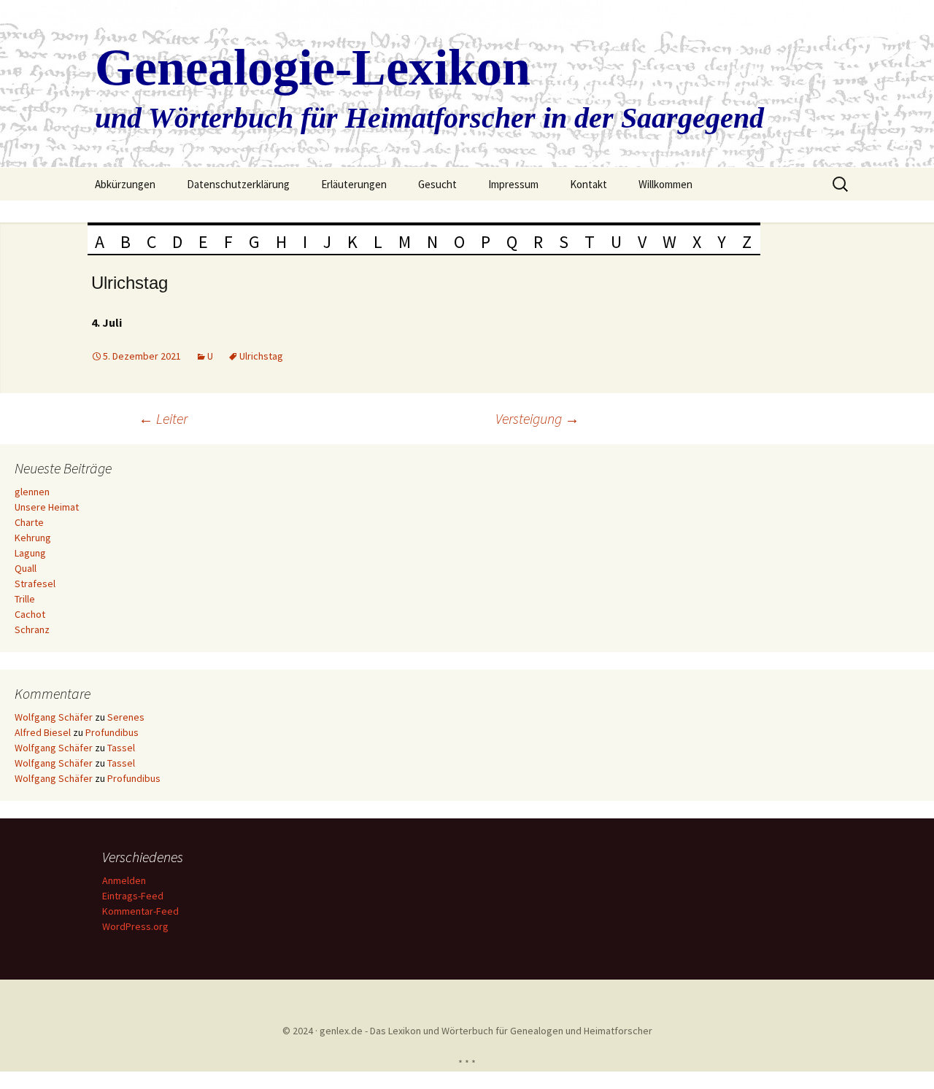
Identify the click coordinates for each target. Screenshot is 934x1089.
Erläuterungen (354, 184)
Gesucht (437, 184)
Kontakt (588, 184)
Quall (25, 568)
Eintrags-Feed (132, 895)
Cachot (30, 614)
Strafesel (35, 583)
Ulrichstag (261, 356)
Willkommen (665, 184)
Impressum (513, 184)
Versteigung (537, 418)
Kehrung (33, 537)
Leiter (163, 418)
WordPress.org (135, 926)
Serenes (125, 717)
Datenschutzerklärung (238, 184)
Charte (29, 522)
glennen (32, 491)
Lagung (30, 552)
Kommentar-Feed (140, 911)
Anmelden (124, 880)
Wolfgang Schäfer (54, 717)
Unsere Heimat (47, 507)
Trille (25, 598)
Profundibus (112, 732)
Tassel (121, 747)
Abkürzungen (125, 184)
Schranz (32, 629)
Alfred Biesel (43, 732)
